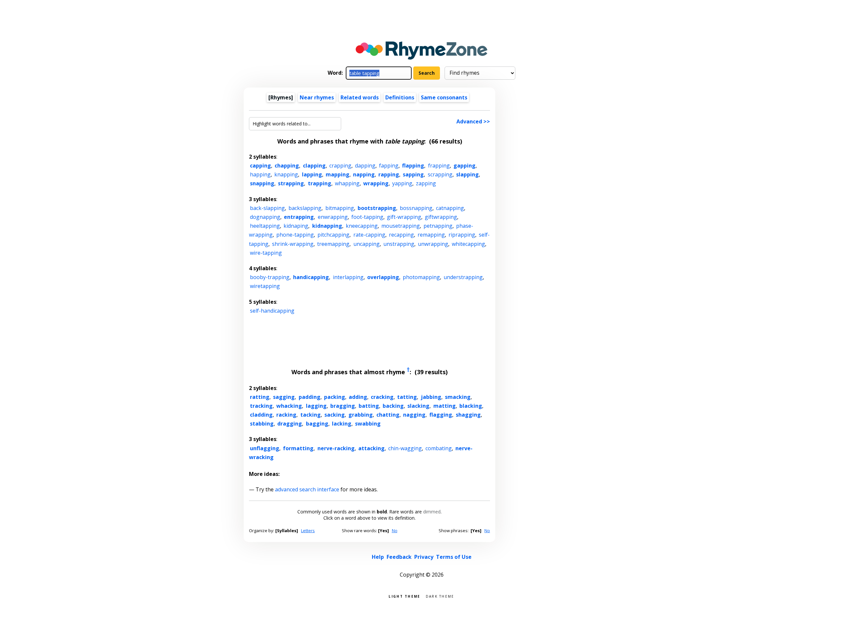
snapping (262, 183)
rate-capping (369, 234)
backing (393, 405)
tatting (407, 397)
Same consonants (444, 97)
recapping (401, 234)
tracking (261, 405)
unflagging (264, 448)
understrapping (463, 277)
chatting (387, 414)
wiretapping (265, 286)
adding (358, 397)
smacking (458, 397)
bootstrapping (377, 208)
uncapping (366, 243)
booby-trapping (269, 277)
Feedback (399, 556)
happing (260, 174)
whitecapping (468, 243)
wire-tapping (266, 252)
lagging (316, 405)
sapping (413, 174)
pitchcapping (333, 234)
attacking (371, 448)
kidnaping (296, 225)
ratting (259, 397)
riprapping (462, 234)
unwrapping (433, 243)
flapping (413, 165)
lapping (312, 174)
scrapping (440, 174)
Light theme (404, 596)
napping (364, 174)
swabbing (368, 423)
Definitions (399, 97)
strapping (291, 183)
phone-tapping (295, 234)
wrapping (376, 183)
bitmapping (339, 208)
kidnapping (327, 225)
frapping (439, 165)
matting (444, 405)
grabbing (360, 414)
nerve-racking (336, 448)
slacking (418, 405)
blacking (470, 405)
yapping (402, 183)
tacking (310, 414)
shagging (468, 414)
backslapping (304, 208)
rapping (388, 174)
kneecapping (362, 225)
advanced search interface (307, 489)
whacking (289, 405)
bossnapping (416, 208)
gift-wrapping (404, 217)
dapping (365, 165)
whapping (347, 183)
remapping (431, 234)
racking (286, 414)
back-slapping (267, 208)
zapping (426, 183)
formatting (298, 448)
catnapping (450, 208)
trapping (319, 183)
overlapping (383, 277)
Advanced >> (473, 121)
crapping (340, 165)
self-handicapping (272, 310)
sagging (284, 397)
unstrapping (398, 243)
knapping (286, 174)
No (394, 530)
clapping (314, 165)
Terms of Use (454, 556)
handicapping (311, 277)
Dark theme (440, 596)
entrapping (299, 217)
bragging (342, 405)
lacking (341, 423)
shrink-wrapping (292, 243)
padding (309, 397)
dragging (289, 423)
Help (378, 556)
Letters (308, 530)
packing (334, 397)
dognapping (265, 217)
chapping (287, 165)
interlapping (348, 277)
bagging (317, 423)
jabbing (431, 397)
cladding (261, 414)
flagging (440, 414)
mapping (337, 174)
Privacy (423, 556)
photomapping (421, 277)
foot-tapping (367, 217)
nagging (414, 414)
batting (369, 405)
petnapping (437, 225)
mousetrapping (400, 225)
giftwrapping (441, 217)
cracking (382, 397)
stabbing (262, 423)
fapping (388, 165)
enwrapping (333, 217)
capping (260, 165)
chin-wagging (405, 448)
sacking (334, 414)
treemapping (333, 243)
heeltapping (265, 225)
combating (438, 448)
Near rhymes (317, 97)
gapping (464, 165)
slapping (467, 174)
